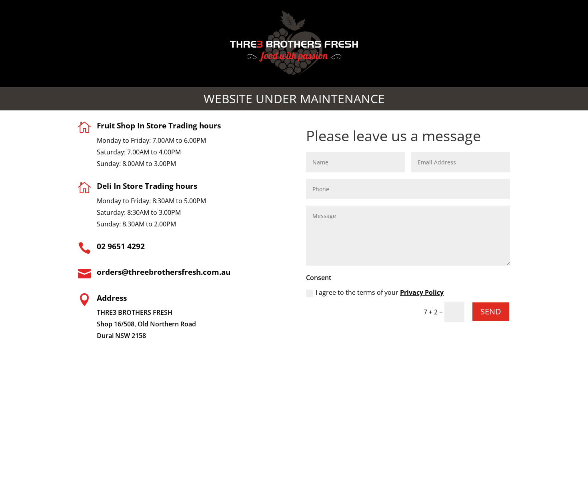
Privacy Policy (422, 292)
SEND (490, 311)
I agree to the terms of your (380, 292)
